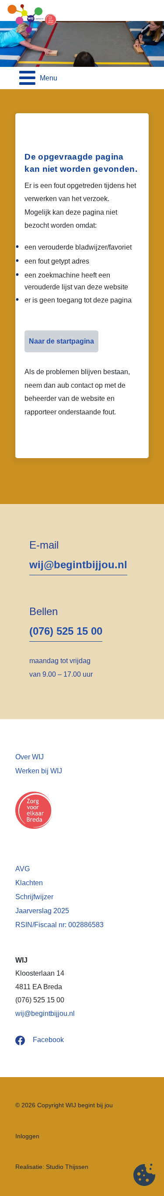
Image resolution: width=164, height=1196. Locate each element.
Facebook (48, 1039)
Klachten (29, 883)
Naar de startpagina (61, 341)
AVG (22, 869)
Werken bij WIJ (38, 771)
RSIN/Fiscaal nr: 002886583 (59, 924)
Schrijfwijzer (34, 896)
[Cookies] (144, 1176)
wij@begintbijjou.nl (78, 564)
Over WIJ (29, 757)
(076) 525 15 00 (65, 631)
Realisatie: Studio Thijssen (51, 1167)
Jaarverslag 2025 (42, 910)
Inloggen (27, 1136)
